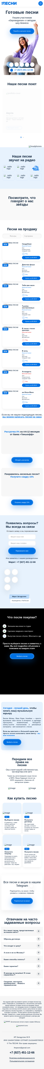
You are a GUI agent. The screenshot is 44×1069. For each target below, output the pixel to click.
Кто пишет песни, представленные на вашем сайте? (19, 931)
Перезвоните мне (22, 551)
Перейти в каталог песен (22, 31)
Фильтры (13, 236)
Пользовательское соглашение (22, 1061)
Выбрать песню (22, 656)
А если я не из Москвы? (14, 953)
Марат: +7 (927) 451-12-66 (22, 562)
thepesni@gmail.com (22, 1048)
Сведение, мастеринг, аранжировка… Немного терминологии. (14, 983)
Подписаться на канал (22, 901)
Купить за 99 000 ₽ (31, 257)
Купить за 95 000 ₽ (31, 278)
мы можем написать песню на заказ (22, 417)
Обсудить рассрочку (22, 460)
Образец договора (12, 939)
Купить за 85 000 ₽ (31, 299)
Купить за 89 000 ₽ (31, 321)
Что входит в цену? (12, 946)
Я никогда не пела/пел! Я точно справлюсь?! (17, 974)
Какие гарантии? (11, 966)
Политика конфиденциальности (22, 1058)
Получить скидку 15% (22, 502)
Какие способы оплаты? (14, 959)
